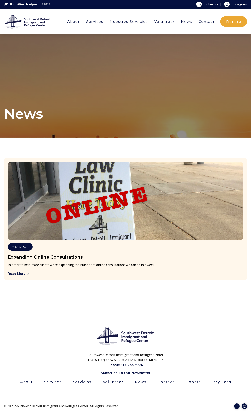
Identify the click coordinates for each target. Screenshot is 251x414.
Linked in (211, 4)
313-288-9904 (132, 364)
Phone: (114, 364)
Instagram (239, 4)
